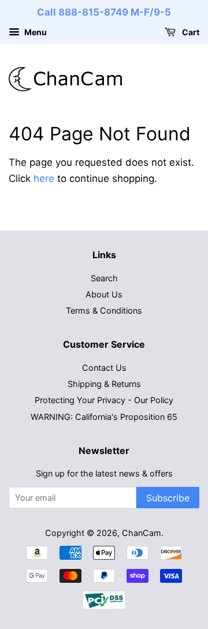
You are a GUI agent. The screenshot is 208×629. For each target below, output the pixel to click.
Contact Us (104, 368)
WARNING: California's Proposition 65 (104, 417)
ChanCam (141, 533)
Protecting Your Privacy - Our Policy (104, 400)
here (44, 178)
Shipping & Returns (104, 384)
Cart (189, 32)
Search (104, 278)
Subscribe (168, 498)
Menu (35, 32)
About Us (104, 294)
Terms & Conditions (104, 310)
